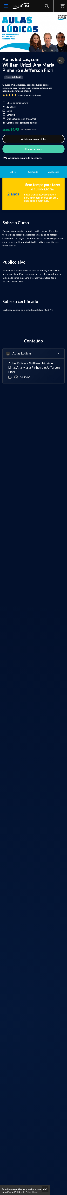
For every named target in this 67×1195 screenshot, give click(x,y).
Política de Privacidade (26, 1192)
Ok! (45, 1189)
